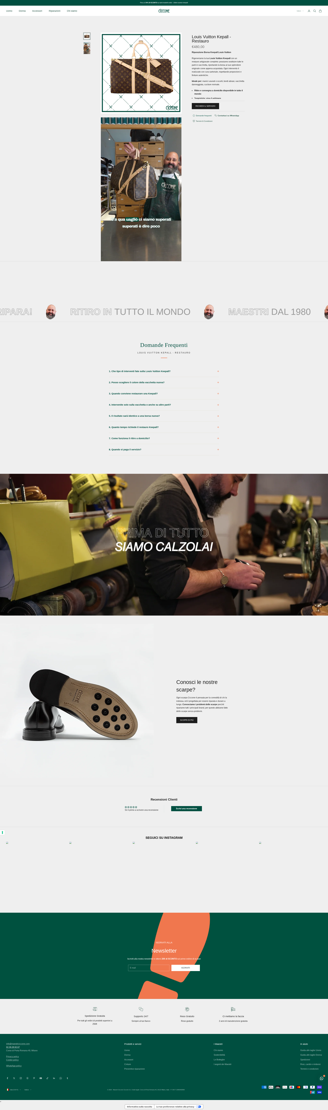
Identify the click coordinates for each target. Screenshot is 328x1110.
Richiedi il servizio (205, 106)
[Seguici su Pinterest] (34, 1078)
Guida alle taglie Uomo (310, 1050)
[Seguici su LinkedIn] (54, 1078)
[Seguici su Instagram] (20, 1078)
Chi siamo (72, 11)
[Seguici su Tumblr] (67, 1078)
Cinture (127, 1064)
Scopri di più (187, 720)
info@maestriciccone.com (18, 1044)
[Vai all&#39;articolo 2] (86, 48)
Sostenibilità (219, 1055)
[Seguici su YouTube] (40, 1078)
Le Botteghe (219, 1060)
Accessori (37, 11)
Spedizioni (305, 1060)
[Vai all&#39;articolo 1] (86, 36)
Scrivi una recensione (186, 808)
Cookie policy (12, 1060)
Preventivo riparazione (134, 1069)
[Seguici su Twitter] (14, 1078)
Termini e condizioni (309, 1069)
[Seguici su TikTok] (47, 1078)
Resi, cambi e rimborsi (310, 1064)
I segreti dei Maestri (222, 1064)
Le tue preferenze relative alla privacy (175, 1106)
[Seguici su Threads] (27, 1078)
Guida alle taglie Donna (311, 1055)
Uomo (9, 11)
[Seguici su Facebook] (7, 1078)
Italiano (299, 11)
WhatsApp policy (14, 1066)
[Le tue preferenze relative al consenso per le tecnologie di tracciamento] (2, 832)
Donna (22, 11)
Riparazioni (54, 11)
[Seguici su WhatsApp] (60, 1078)
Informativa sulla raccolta (139, 1106)
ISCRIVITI (185, 968)
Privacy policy (12, 1056)
